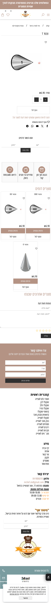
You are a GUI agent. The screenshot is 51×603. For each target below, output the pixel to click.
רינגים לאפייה (43, 427)
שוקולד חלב (44, 405)
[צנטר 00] (13, 220)
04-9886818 (38, 478)
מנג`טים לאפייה (42, 433)
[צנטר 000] (38, 220)
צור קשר (45, 454)
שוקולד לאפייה (43, 417)
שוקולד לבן (44, 402)
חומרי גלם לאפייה (42, 399)
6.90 (43, 92)
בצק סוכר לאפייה (42, 421)
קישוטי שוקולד (43, 411)
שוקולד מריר (44, 408)
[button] (38, 236)
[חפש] (43, 14)
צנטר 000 (38, 194)
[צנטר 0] (25, 273)
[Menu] (48, 14)
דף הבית (45, 448)
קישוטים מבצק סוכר (41, 414)
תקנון (47, 457)
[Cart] (3, 14)
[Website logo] (25, 14)
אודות (47, 451)
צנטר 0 (25, 244)
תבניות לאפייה (43, 430)
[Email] (3, 578)
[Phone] (3, 571)
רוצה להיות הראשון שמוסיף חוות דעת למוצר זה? (31, 117)
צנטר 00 (13, 194)
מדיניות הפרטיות (14, 594)
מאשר (25, 598)
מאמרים (46, 460)
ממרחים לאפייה (43, 424)
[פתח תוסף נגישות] (48, 577)
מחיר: (47, 92)
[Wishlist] (8, 14)
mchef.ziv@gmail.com (34, 482)
